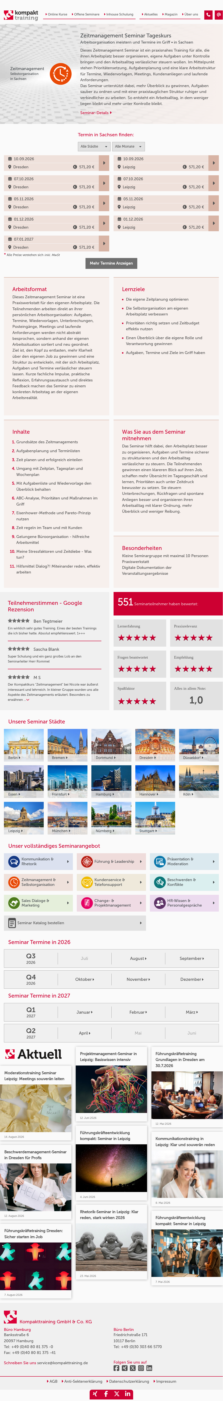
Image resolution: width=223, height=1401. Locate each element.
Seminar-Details (95, 112)
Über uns (191, 14)
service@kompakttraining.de (62, 1363)
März (190, 1012)
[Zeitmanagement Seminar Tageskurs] (208, 15)
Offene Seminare (86, 14)
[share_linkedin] (127, 1394)
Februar (136, 1012)
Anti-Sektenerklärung (82, 1381)
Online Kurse (57, 14)
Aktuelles (151, 14)
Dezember (190, 979)
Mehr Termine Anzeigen (111, 263)
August (137, 958)
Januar (83, 1012)
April (83, 1033)
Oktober (83, 979)
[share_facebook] (106, 1394)
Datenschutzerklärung (128, 1381)
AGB (53, 1381)
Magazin (171, 14)
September (190, 958)
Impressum (165, 1381)
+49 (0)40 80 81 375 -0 (32, 1346)
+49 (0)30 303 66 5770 (141, 1346)
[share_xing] (95, 1394)
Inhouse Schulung (119, 14)
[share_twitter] (116, 1394)
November (137, 979)
